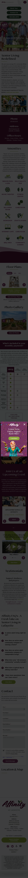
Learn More (14, 438)
